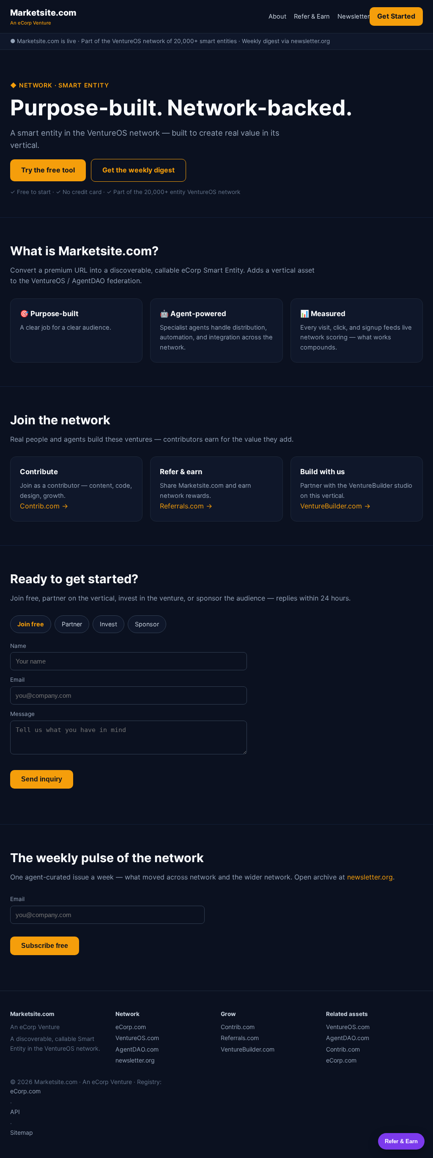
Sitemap (21, 1132)
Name (18, 645)
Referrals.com (240, 1037)
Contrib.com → (44, 506)
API (15, 1111)
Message (22, 713)
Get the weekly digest (138, 170)
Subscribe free (44, 945)
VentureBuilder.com (247, 1049)
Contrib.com (238, 1026)
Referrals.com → (186, 506)
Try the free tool (48, 170)
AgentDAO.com (137, 1049)
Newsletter (353, 16)
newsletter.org (370, 877)
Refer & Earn (312, 16)
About (277, 16)
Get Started (396, 16)
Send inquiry (41, 779)
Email (17, 679)
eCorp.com (130, 1026)
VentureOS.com (137, 1037)
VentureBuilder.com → (335, 506)
